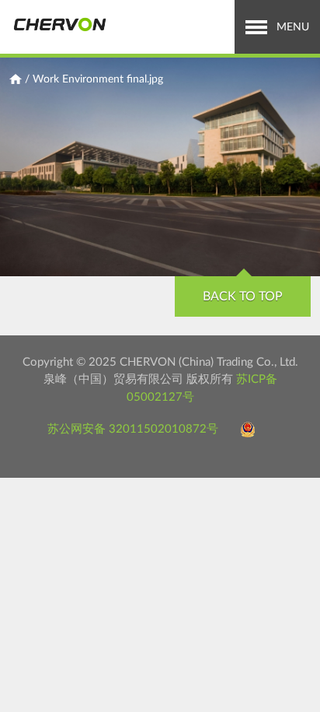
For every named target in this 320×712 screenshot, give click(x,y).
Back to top (243, 296)
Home (15, 79)
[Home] (59, 25)
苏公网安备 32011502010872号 (132, 429)
